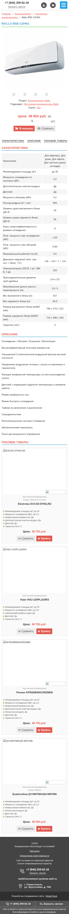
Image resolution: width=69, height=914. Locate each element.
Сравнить (48, 128)
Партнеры (35, 851)
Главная (6, 13)
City (39, 107)
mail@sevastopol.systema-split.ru (37, 878)
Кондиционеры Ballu (39, 100)
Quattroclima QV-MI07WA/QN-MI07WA (34, 794)
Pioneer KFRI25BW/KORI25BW (34, 692)
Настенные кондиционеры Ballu (41, 104)
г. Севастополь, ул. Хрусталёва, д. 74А (37, 885)
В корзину (26, 128)
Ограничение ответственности (34, 856)
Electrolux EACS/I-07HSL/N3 (34, 503)
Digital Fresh (51, 896)
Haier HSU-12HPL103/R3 (34, 599)
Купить (46, 538)
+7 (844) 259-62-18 (17, 2)
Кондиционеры (23, 13)
